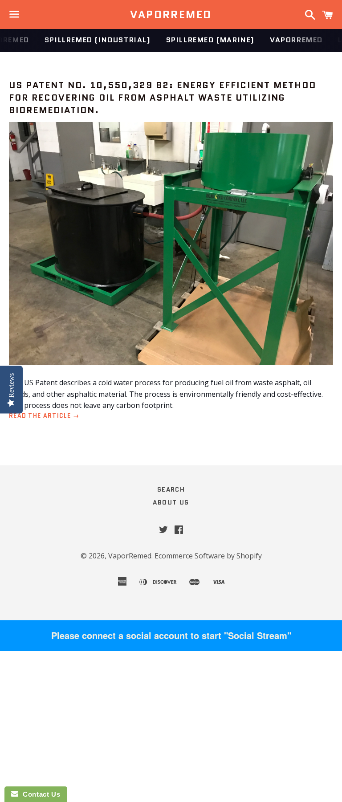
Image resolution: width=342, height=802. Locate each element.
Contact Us (39, 794)
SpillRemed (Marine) (210, 40)
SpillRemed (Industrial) (98, 40)
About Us (171, 502)
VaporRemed (171, 14)
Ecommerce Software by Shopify (208, 556)
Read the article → (44, 415)
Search (171, 489)
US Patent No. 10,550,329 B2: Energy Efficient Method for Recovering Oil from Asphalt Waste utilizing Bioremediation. (162, 97)
